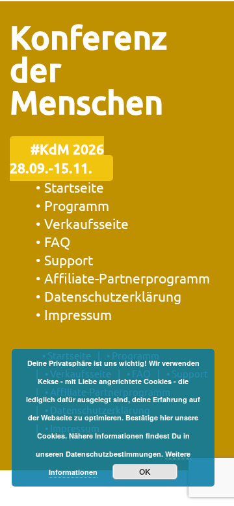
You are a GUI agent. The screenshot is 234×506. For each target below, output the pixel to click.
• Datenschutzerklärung (108, 295)
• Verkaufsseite (82, 223)
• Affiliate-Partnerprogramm (123, 277)
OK (145, 471)
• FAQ (53, 241)
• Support (64, 259)
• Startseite (70, 186)
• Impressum (74, 314)
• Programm (72, 205)
